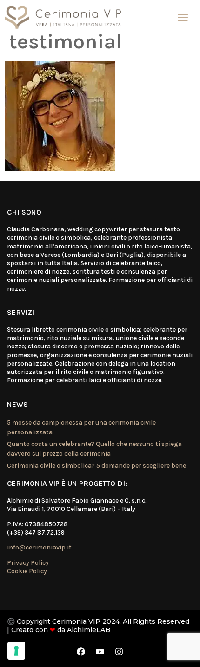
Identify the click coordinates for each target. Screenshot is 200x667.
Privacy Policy (28, 563)
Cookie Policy (27, 571)
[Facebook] (81, 651)
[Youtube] (100, 651)
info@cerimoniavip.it (39, 547)
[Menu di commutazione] (182, 17)
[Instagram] (119, 651)
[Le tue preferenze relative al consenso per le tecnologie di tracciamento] (16, 651)
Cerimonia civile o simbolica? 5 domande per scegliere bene (96, 466)
